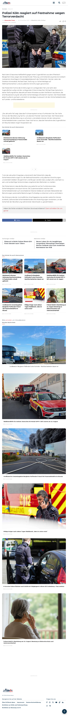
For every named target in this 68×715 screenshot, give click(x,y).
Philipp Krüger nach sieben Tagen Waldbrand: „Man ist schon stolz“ (33, 306)
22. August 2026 (8, 144)
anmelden (9, 320)
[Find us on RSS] (50, 706)
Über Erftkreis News (8, 702)
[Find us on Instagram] (49, 702)
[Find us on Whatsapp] (47, 706)
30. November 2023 (23, 20)
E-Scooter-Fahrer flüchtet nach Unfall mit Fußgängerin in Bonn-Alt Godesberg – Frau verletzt (34, 586)
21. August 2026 (7, 313)
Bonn (4, 271)
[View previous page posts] (32, 169)
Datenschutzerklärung (33, 702)
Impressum (20, 702)
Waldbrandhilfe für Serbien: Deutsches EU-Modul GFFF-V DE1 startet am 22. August (17, 157)
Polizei (43, 20)
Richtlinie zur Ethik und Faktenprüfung (14, 705)
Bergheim (28, 271)
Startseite (4, 9)
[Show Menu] (54, 3)
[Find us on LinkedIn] (62, 702)
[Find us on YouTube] (56, 702)
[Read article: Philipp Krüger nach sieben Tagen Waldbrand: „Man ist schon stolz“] (34, 295)
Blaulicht (10, 9)
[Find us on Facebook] (46, 702)
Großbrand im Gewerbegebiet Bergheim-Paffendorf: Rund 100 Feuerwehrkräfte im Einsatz (33, 476)
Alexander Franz (10, 20)
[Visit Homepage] (6, 3)
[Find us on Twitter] (53, 702)
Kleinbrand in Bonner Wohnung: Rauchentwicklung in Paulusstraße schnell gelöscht (15, 139)
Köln (39, 20)
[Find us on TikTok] (59, 702)
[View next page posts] (35, 169)
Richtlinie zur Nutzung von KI (11, 707)
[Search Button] (59, 2)
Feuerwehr (28, 301)
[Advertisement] (34, 105)
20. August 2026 (29, 313)
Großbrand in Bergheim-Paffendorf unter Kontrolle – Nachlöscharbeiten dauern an (49, 139)
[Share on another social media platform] (64, 220)
